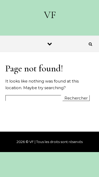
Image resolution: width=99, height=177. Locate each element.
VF (50, 15)
